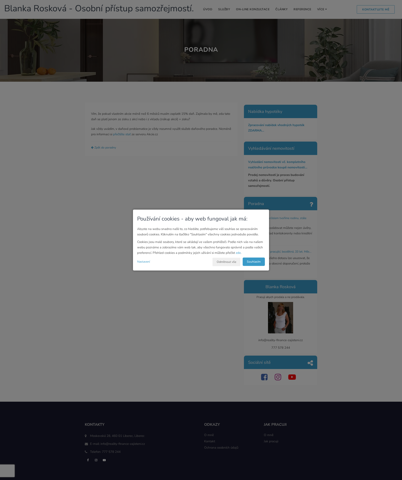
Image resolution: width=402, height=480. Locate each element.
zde (238, 252)
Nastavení (143, 261)
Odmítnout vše (226, 262)
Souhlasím (254, 261)
